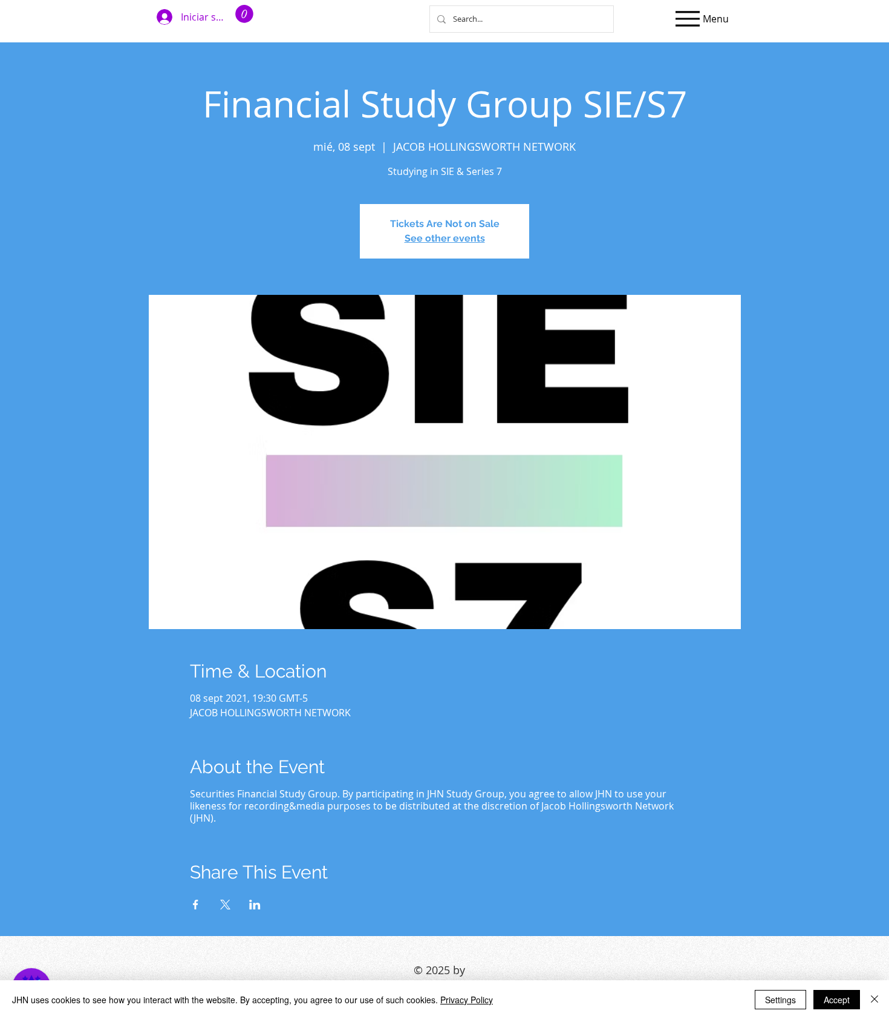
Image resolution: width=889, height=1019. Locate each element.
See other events (445, 238)
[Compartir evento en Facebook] (195, 904)
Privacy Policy (466, 1000)
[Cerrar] (874, 999)
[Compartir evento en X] (225, 904)
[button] (244, 14)
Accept (837, 1000)
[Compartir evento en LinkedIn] (255, 904)
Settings (780, 1000)
